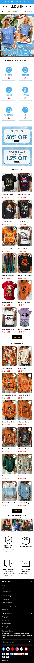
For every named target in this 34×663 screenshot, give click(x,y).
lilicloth (6, 660)
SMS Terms (5, 609)
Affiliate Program (6, 591)
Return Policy (5, 620)
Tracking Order (6, 627)
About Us (4, 585)
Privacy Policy (6, 599)
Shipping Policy (6, 617)
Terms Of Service (7, 602)
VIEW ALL (17, 337)
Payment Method (7, 623)
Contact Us (5, 588)
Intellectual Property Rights (9, 606)
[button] (3, 6)
